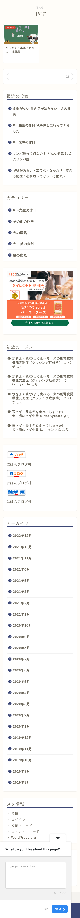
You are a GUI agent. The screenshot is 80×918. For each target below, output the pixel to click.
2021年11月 (22, 558)
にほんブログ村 (19, 464)
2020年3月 (21, 704)
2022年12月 (22, 535)
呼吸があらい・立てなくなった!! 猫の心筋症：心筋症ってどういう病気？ (42, 173)
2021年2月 (21, 603)
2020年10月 (22, 625)
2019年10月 (22, 760)
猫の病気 (20, 255)
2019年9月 (21, 771)
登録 (14, 814)
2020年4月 (21, 693)
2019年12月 (22, 738)
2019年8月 (21, 782)
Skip (45, 909)
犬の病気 (20, 233)
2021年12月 (22, 547)
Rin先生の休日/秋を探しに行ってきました (41, 128)
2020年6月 (21, 670)
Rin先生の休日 (24, 142)
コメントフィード (25, 832)
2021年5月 (21, 581)
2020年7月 (21, 659)
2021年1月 (21, 614)
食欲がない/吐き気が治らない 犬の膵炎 (42, 111)
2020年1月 (21, 726)
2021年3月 (21, 592)
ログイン (18, 820)
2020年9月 (21, 637)
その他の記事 (23, 221)
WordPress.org (23, 837)
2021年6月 (21, 569)
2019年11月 (22, 749)
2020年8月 (21, 648)
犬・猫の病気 (23, 244)
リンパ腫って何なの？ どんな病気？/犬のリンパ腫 (42, 156)
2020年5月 (21, 681)
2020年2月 (21, 715)
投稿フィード (21, 826)
